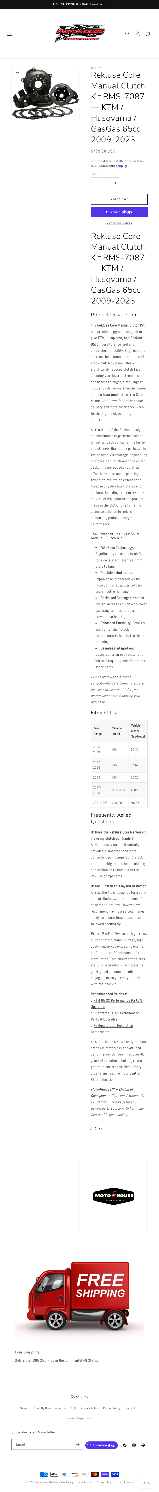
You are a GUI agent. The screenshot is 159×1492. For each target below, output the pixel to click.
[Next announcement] (150, 4)
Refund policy (85, 1482)
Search (24, 1408)
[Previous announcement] (8, 4)
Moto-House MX (44, 1482)
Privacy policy (103, 1482)
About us (61, 1408)
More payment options (119, 223)
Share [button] (98, 1128)
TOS (73, 1408)
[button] (9, 34)
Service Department (80, 1418)
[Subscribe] (78, 1444)
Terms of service (125, 1482)
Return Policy (111, 1408)
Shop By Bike (42, 1408)
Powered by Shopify (63, 1482)
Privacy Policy (90, 1408)
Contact (130, 1408)
